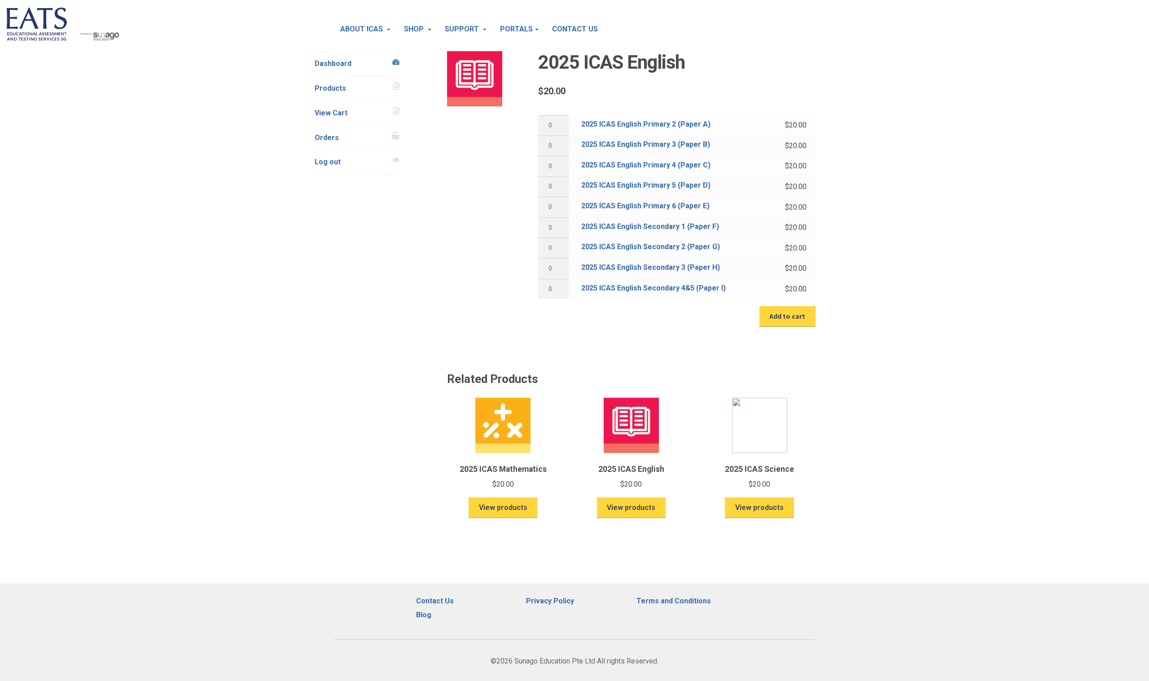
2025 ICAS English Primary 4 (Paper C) (645, 165)
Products (330, 88)
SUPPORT (463, 29)
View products (503, 507)
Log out (328, 162)
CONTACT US (575, 29)
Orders (327, 137)
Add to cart (787, 316)
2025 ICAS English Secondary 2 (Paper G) (650, 246)
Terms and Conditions (673, 601)
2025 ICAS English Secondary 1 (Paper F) (650, 226)
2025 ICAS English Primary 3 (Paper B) (645, 144)
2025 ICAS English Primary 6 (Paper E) (645, 206)
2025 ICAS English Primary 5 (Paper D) (645, 185)
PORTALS (516, 29)
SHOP (414, 29)
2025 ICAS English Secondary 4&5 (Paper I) (653, 288)
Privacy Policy (550, 601)
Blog (423, 615)
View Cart (331, 113)
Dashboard (333, 63)
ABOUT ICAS (362, 29)
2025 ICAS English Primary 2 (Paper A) (645, 124)
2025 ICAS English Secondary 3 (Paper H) (650, 267)
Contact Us (435, 601)
